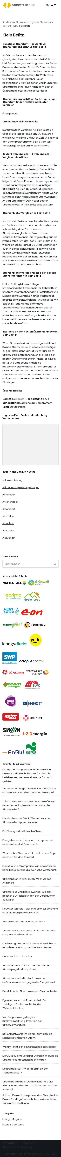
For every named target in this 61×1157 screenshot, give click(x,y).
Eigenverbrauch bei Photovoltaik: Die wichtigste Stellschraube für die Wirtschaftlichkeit (24, 1004)
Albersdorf (8, 509)
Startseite (8, 22)
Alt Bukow (8, 523)
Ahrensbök (8, 494)
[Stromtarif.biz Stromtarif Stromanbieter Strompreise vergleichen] (19, 5)
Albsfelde (8, 516)
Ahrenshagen (10, 501)
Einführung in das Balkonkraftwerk (22, 831)
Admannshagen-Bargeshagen (20, 487)
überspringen (10, 113)
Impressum (30, 1143)
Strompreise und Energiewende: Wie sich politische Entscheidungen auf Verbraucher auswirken (28, 895)
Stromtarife (10, 1143)
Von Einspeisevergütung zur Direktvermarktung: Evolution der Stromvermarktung (22, 1021)
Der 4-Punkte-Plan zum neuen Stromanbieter (30, 991)
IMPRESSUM (30, 1153)
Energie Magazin (12, 1119)
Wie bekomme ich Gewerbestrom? (23, 921)
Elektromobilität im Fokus (17, 956)
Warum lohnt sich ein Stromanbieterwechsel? (30, 1046)
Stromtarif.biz (13, 1153)
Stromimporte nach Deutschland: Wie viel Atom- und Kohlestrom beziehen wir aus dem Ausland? (30, 1085)
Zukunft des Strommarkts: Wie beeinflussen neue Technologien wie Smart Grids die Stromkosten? (28, 805)
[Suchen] (55, 564)
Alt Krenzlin (8, 537)
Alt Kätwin (8, 530)
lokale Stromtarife (13, 1124)
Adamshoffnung (12, 480)
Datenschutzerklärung (17, 1147)
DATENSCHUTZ (47, 1153)
